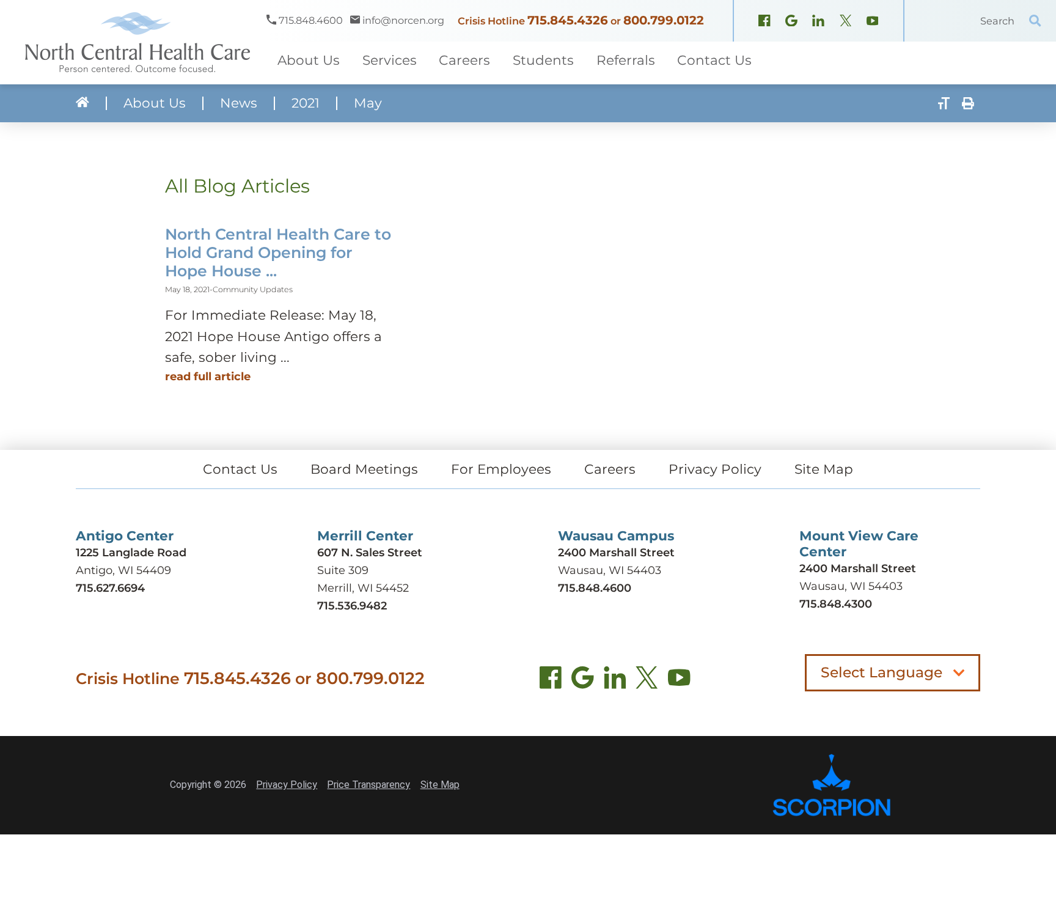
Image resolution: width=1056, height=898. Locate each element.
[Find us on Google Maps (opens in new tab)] (582, 681)
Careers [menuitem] (464, 60)
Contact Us (240, 469)
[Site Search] (1035, 21)
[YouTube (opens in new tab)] (679, 681)
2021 (306, 103)
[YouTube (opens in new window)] (873, 22)
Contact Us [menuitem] (714, 60)
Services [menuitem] (389, 60)
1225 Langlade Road (131, 552)
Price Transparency (368, 784)
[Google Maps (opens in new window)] (791, 22)
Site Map (823, 469)
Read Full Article (208, 376)
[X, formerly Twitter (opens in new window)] (846, 22)
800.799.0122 (663, 20)
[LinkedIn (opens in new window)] (818, 22)
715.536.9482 (352, 606)
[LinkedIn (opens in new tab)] (615, 681)
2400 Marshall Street (616, 552)
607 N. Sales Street (369, 552)
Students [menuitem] (543, 60)
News (238, 103)
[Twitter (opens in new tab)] (647, 681)
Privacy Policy (715, 469)
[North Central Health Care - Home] (133, 42)
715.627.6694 (110, 588)
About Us (154, 103)
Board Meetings (364, 469)
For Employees (501, 469)
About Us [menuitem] (308, 60)
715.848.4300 (835, 604)
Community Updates (253, 289)
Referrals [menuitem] (625, 60)
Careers (610, 469)
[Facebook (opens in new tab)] (551, 681)
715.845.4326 (567, 20)
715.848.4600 (594, 588)
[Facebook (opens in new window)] (764, 22)
